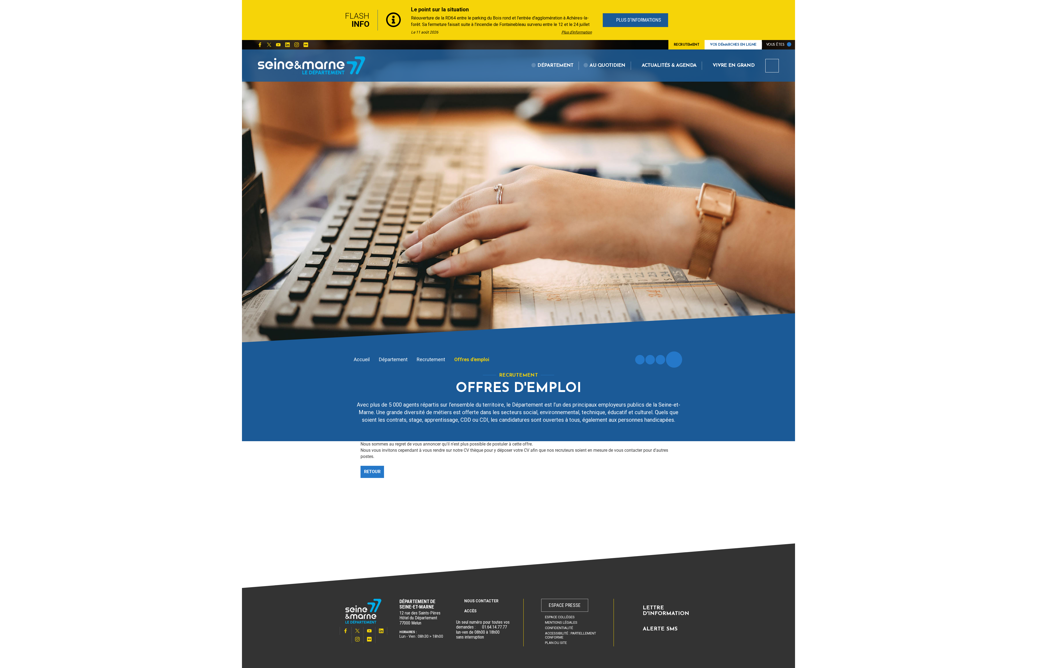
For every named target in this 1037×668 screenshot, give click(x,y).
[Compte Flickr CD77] (305, 45)
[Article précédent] (330, 20)
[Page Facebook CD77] (259, 45)
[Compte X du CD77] (269, 45)
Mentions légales (561, 622)
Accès (470, 611)
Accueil (362, 359)
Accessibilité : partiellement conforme (570, 635)
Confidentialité (559, 628)
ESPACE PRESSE (565, 605)
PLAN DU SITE (556, 643)
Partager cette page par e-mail (660, 359)
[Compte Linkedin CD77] (287, 45)
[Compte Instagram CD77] (296, 45)
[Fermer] (707, 20)
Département (393, 359)
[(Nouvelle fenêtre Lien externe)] (479, 627)
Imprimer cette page (640, 359)
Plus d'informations (638, 20)
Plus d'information (576, 32)
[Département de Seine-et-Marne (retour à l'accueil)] (311, 65)
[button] (553, 65)
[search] (772, 65)
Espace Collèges (560, 617)
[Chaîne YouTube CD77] (278, 45)
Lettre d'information (666, 611)
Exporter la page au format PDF (650, 359)
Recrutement (431, 359)
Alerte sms (660, 629)
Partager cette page (674, 359)
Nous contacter (481, 601)
